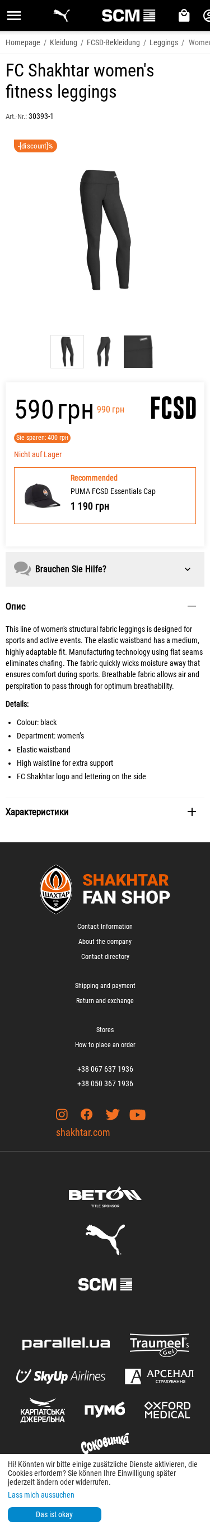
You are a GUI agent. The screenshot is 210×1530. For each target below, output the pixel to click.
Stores (105, 1030)
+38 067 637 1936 (105, 1068)
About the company (105, 942)
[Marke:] (173, 407)
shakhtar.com (83, 1132)
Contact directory (105, 957)
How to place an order (105, 1045)
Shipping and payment (105, 986)
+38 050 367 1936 (105, 1083)
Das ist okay (54, 1514)
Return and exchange (105, 1001)
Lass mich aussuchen (41, 1494)
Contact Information (105, 927)
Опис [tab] (16, 606)
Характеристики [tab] (37, 811)
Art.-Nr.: (16, 116)
